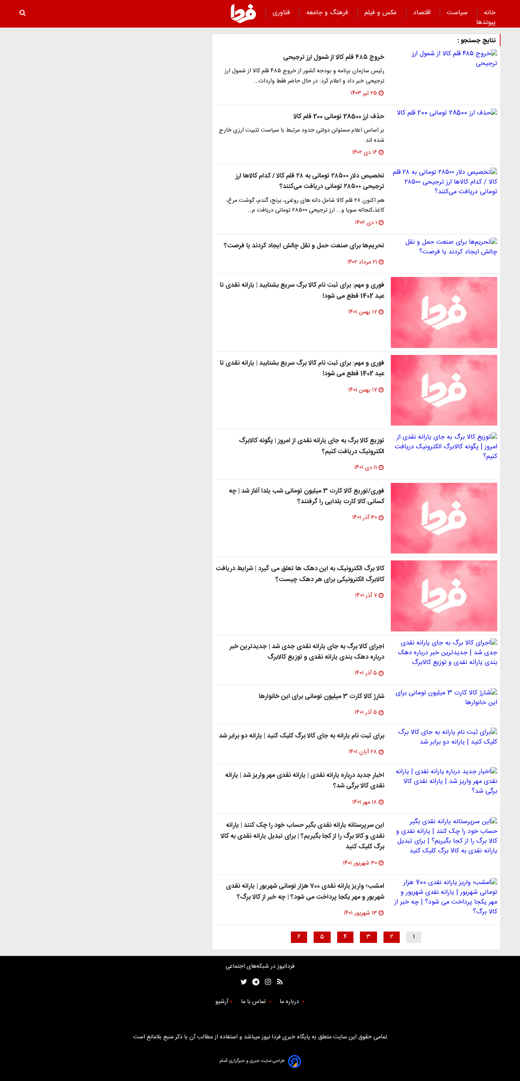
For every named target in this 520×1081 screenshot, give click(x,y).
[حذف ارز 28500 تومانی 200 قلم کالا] (444, 113)
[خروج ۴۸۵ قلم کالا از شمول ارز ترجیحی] (444, 59)
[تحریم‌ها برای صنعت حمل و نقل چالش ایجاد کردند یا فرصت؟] (444, 247)
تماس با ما (254, 1002)
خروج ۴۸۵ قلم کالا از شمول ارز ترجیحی (333, 57)
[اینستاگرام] (266, 982)
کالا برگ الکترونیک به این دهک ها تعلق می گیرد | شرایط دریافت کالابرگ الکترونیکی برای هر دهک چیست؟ (300, 574)
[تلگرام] (253, 982)
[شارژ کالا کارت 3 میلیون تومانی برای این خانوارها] (444, 698)
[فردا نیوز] (243, 13)
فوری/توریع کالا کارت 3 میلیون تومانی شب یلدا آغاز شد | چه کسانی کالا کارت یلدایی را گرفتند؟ (306, 496)
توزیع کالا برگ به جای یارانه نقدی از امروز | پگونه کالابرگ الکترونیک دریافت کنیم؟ (311, 446)
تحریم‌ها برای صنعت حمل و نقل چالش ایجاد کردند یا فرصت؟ (304, 245)
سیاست (458, 12)
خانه (490, 12)
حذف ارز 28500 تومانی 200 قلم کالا (338, 116)
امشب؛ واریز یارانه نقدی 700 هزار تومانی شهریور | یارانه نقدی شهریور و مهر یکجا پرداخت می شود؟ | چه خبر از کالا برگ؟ (305, 891)
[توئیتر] (242, 982)
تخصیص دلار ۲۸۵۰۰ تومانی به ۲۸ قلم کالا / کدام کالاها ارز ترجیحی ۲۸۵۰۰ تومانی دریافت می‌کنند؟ (310, 181)
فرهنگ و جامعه (328, 12)
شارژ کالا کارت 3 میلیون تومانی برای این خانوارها (321, 696)
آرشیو (221, 1002)
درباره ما (290, 1002)
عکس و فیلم (381, 12)
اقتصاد (423, 12)
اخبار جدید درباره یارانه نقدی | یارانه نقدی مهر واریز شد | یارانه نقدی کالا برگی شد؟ (304, 780)
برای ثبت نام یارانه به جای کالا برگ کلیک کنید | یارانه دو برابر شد (301, 736)
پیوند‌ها (486, 22)
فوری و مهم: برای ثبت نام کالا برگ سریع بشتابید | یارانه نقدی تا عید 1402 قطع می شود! (302, 290)
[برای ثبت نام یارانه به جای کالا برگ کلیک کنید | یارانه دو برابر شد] (444, 737)
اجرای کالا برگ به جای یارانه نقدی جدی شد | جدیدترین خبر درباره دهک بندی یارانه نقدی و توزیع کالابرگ (307, 652)
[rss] (277, 982)
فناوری (282, 12)
